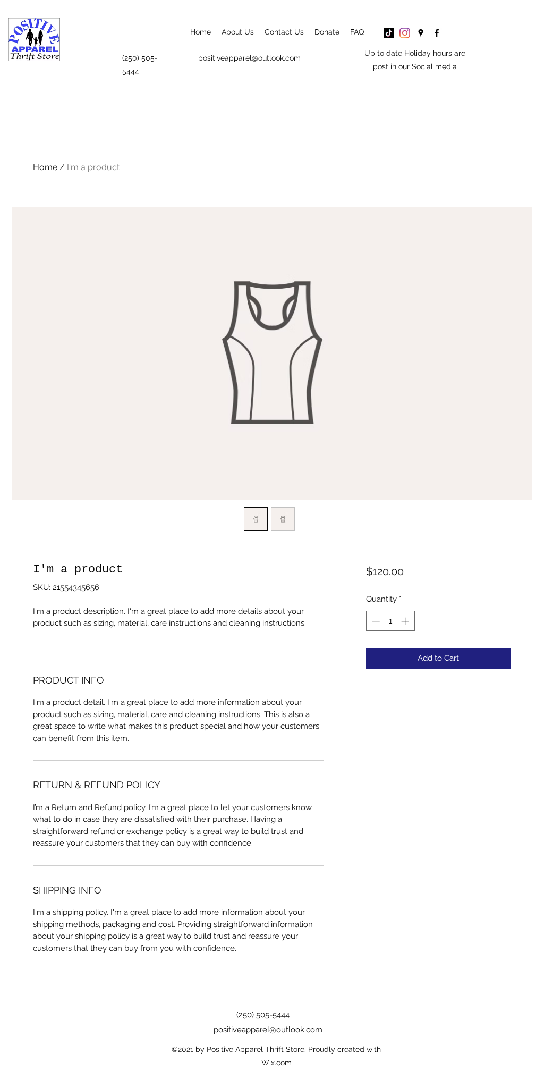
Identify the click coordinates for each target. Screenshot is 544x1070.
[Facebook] (436, 33)
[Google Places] (420, 33)
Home (45, 167)
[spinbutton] (390, 621)
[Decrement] (375, 621)
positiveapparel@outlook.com (249, 58)
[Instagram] (405, 33)
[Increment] (406, 621)
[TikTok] (389, 33)
